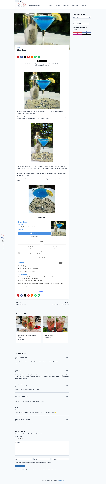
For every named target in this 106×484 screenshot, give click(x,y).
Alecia (16, 370)
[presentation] (28, 324)
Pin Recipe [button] (35, 236)
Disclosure (57, 5)
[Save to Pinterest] (18, 57)
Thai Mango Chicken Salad (21, 303)
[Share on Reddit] (32, 57)
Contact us (75, 5)
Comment (18, 442)
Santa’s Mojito (49, 335)
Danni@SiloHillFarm (20, 396)
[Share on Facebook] (21, 57)
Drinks (18, 47)
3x (65, 262)
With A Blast (22, 339)
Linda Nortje (20, 52)
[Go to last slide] (18, 329)
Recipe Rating (18, 436)
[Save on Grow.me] (42, 57)
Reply (67, 357)
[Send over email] (39, 57)
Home (50, 5)
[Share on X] (25, 57)
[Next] (66, 329)
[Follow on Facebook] (86, 32)
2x (62, 262)
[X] (18, 1)
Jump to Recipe (42, 61)
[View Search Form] (90, 5)
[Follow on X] (86, 34)
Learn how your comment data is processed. (46, 469)
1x (60, 262)
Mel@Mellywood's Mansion (22, 419)
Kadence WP (61, 480)
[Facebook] (16, 1)
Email (35, 459)
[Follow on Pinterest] (77, 32)
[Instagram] (21, 1)
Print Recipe (35, 233)
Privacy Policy (83, 5)
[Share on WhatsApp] (35, 57)
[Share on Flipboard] (28, 57)
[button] (18, 229)
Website (55, 459)
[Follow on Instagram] (77, 34)
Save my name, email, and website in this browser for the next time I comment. (33, 462)
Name (17, 459)
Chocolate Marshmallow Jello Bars (60, 303)
